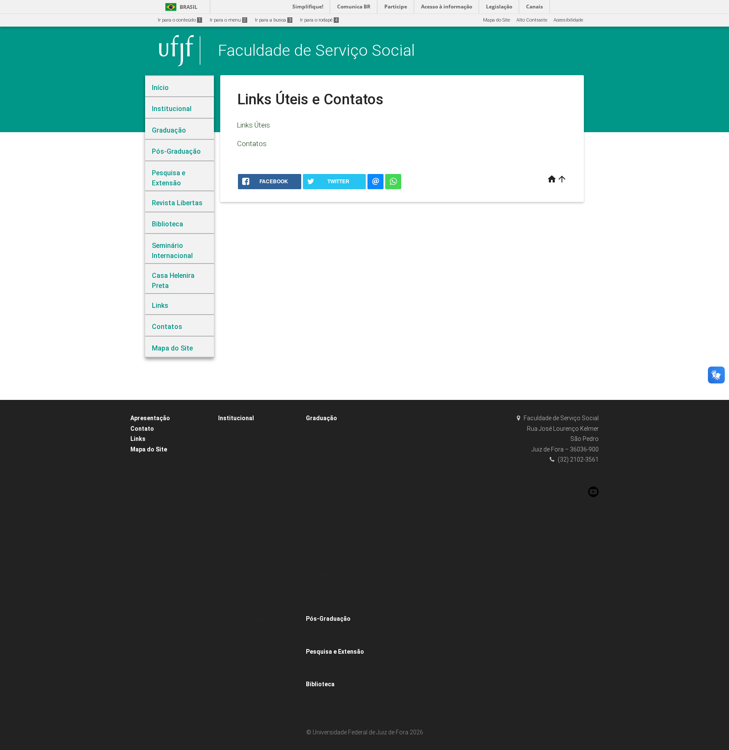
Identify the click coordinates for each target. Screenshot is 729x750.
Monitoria (320, 586)
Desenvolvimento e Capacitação (257, 664)
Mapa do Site (496, 20)
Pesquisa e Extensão (335, 651)
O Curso (319, 440)
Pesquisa (320, 662)
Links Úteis (253, 125)
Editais (317, 563)
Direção (230, 686)
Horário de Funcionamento (251, 462)
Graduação (321, 418)
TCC (315, 541)
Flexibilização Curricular (337, 462)
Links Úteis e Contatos (246, 619)
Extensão (320, 608)
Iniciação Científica (331, 574)
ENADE (317, 429)
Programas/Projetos (244, 440)
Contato (142, 428)
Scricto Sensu (325, 641)
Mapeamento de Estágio (336, 496)
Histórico (231, 474)
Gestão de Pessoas (243, 653)
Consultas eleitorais (244, 675)
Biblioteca (320, 684)
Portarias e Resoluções (247, 586)
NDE (314, 530)
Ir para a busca (273, 20)
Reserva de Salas (241, 541)
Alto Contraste (531, 20)
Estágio (318, 474)
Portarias (232, 597)
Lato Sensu (322, 630)
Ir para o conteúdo (179, 20)
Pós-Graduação (328, 618)
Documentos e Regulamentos (342, 552)
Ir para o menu (228, 20)
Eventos (230, 429)
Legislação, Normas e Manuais (344, 485)
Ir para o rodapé (319, 20)
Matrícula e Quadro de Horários (344, 451)
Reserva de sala (239, 552)
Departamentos (239, 507)
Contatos (252, 143)
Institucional (236, 418)
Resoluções (234, 608)
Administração (238, 496)
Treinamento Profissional (337, 597)
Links (138, 438)
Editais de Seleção (330, 519)
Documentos (324, 507)
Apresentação (150, 418)
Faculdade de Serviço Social (316, 50)
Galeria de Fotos (240, 641)
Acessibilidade (568, 20)
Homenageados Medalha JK (254, 485)
